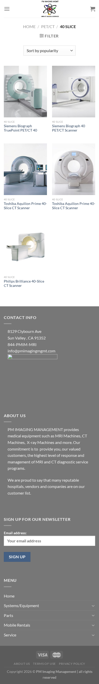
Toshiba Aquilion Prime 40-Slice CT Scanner (25, 206)
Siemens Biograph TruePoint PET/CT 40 (20, 128)
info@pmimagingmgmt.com (31, 350)
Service (10, 634)
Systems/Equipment (21, 605)
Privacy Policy (72, 664)
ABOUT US (22, 664)
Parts (8, 615)
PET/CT (48, 26)
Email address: (15, 533)
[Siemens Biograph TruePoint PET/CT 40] (25, 91)
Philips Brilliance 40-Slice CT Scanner (24, 283)
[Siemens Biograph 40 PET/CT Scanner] (73, 91)
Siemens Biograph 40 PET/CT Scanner (68, 128)
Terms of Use (44, 664)
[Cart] (92, 8)
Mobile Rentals (17, 625)
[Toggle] (93, 606)
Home (29, 26)
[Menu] (7, 9)
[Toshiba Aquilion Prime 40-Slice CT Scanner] (25, 169)
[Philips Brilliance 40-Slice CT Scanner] (25, 247)
